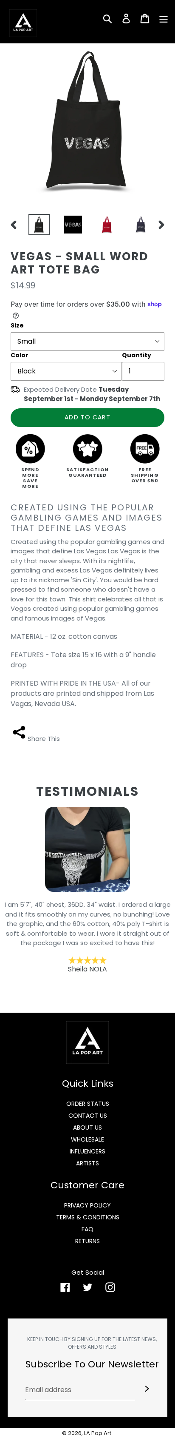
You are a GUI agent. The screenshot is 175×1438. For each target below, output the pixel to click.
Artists (87, 1163)
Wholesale (87, 1139)
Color (19, 355)
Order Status (87, 1103)
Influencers (87, 1151)
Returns (87, 1241)
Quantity (136, 355)
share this (44, 738)
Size (17, 325)
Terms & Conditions (87, 1217)
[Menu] (163, 18)
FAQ (87, 1229)
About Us (87, 1127)
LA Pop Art (97, 1433)
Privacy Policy (87, 1205)
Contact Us (87, 1115)
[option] (37, 224)
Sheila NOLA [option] (88, 937)
